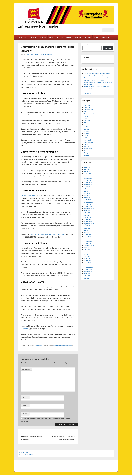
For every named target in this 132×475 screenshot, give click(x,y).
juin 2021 (86, 278)
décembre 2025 (88, 178)
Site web (24, 414)
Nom (23, 397)
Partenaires (106, 37)
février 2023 (87, 235)
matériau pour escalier (65, 345)
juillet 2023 (87, 228)
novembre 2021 (88, 267)
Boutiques (87, 120)
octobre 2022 (88, 243)
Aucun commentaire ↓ (47, 54)
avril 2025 (87, 195)
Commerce (87, 125)
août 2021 (87, 274)
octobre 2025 (88, 182)
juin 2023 (86, 230)
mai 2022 (87, 254)
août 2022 (87, 248)
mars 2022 (87, 258)
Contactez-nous (23, 452)
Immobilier (22, 37)
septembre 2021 (89, 271)
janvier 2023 (87, 237)
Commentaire (26, 369)
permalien (36, 347)
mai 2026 (87, 172)
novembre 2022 (88, 241)
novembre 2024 (88, 204)
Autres (96, 37)
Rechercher (85, 45)
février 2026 (87, 174)
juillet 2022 (87, 250)
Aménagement (88, 110)
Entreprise (87, 129)
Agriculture (87, 107)
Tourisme (33, 37)
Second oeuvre (88, 142)
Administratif (88, 105)
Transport (42, 37)
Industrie (60, 37)
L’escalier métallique (28, 195)
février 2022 (87, 261)
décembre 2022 (88, 239)
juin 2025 (86, 191)
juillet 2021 (87, 276)
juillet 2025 (87, 189)
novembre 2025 (88, 180)
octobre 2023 (88, 221)
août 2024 (87, 211)
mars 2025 (87, 198)
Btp (85, 122)
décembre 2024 (88, 202)
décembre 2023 (88, 217)
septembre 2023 (89, 224)
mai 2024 (87, 215)
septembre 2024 (89, 208)
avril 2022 (87, 256)
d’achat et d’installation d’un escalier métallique (48, 234)
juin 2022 (86, 252)
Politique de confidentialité (26, 454)
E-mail (24, 405)
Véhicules (87, 37)
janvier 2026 (87, 176)
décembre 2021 (88, 265)
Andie (37, 54)
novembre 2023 (88, 219)
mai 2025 (87, 193)
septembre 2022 (89, 245)
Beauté (68, 37)
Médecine (77, 37)
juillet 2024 (87, 213)
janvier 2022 (87, 263)
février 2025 (87, 200)
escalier (55, 345)
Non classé (87, 140)
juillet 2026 (87, 167)
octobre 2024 (88, 206)
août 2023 (87, 226)
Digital (51, 37)
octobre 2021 (88, 269)
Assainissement (89, 114)
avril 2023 (87, 232)
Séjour (86, 144)
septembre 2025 (89, 185)
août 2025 (87, 187)
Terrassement (88, 149)
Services (86, 146)
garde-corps (25, 328)
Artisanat (86, 112)
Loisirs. (86, 136)
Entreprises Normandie (38, 26)
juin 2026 (86, 169)
